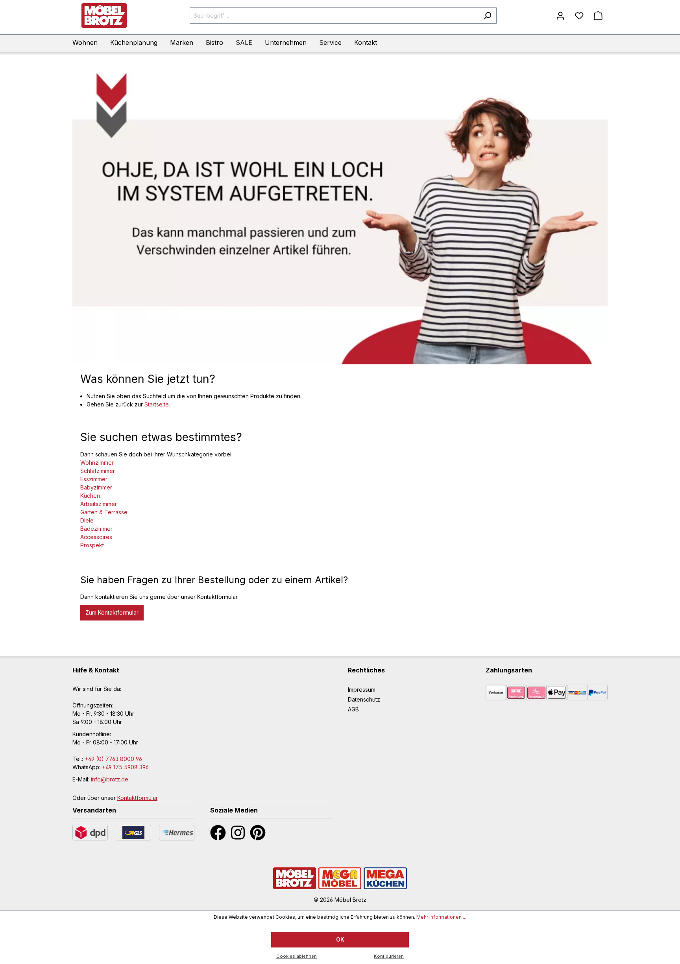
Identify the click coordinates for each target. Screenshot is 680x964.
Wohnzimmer (97, 462)
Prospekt (92, 545)
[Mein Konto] (560, 16)
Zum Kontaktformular (112, 612)
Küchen (90, 495)
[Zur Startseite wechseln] (104, 15)
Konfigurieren (389, 956)
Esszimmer (93, 479)
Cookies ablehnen (296, 956)
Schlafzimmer (97, 470)
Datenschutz (364, 699)
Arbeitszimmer (98, 503)
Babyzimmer (96, 487)
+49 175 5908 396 (125, 767)
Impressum (361, 689)
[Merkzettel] (579, 16)
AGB (353, 709)
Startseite (156, 404)
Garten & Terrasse (104, 512)
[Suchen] (487, 15)
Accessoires (96, 537)
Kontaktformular (137, 797)
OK (340, 939)
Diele (87, 520)
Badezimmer (96, 528)
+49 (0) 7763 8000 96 (113, 758)
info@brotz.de (109, 779)
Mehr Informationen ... (441, 917)
